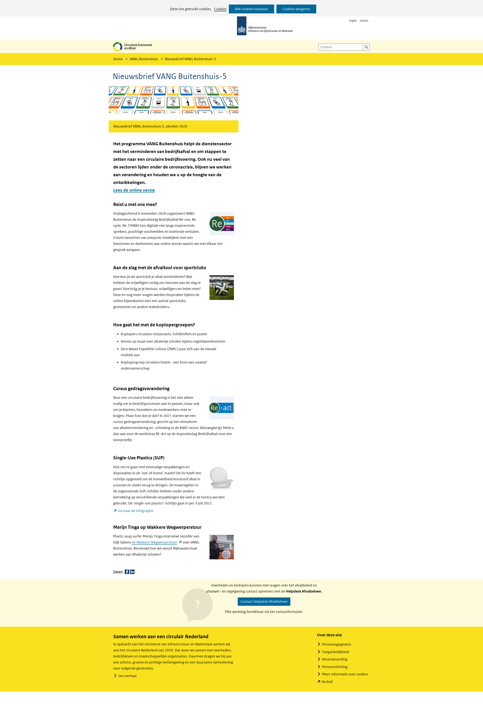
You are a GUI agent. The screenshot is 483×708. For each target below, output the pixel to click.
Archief (327, 682)
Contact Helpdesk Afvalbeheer (264, 601)
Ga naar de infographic (136, 511)
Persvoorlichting (335, 667)
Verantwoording (334, 659)
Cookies (220, 9)
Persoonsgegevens (336, 644)
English (353, 20)
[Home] (135, 52)
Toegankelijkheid (335, 652)
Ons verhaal (127, 676)
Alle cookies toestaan (251, 9)
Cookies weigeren (296, 9)
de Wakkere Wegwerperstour (157, 542)
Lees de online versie (134, 190)
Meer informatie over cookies (345, 674)
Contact (364, 20)
